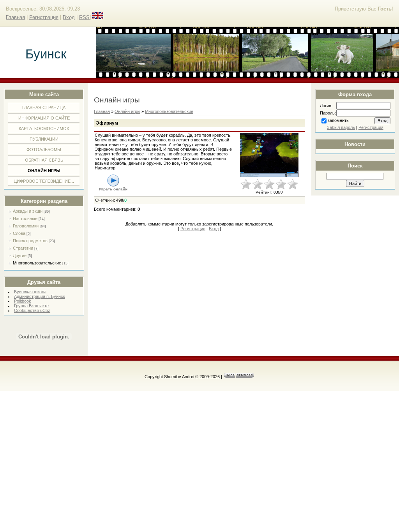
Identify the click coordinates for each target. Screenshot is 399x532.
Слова (19, 233)
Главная (15, 17)
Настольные (25, 218)
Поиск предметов (30, 240)
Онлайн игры (127, 111)
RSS (84, 17)
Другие (19, 255)
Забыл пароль (341, 127)
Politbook (22, 301)
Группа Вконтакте (31, 305)
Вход (69, 17)
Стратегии (23, 248)
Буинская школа (30, 291)
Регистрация (43, 17)
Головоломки (26, 226)
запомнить (338, 120)
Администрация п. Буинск (39, 296)
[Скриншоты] (269, 155)
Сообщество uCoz (32, 310)
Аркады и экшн (27, 211)
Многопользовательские (37, 263)
